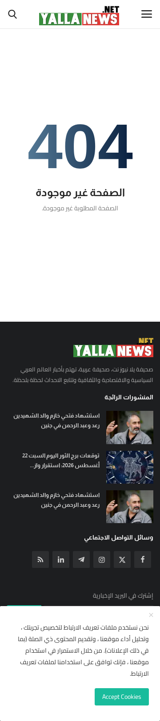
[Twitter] (122, 559)
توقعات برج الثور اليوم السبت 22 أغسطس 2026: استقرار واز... (61, 460)
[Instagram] (101, 559)
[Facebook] (142, 559)
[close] (151, 615)
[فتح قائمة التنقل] (146, 14)
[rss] (40, 559)
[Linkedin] (60, 559)
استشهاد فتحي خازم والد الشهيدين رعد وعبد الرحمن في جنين (56, 420)
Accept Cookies (121, 696)
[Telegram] (81, 559)
